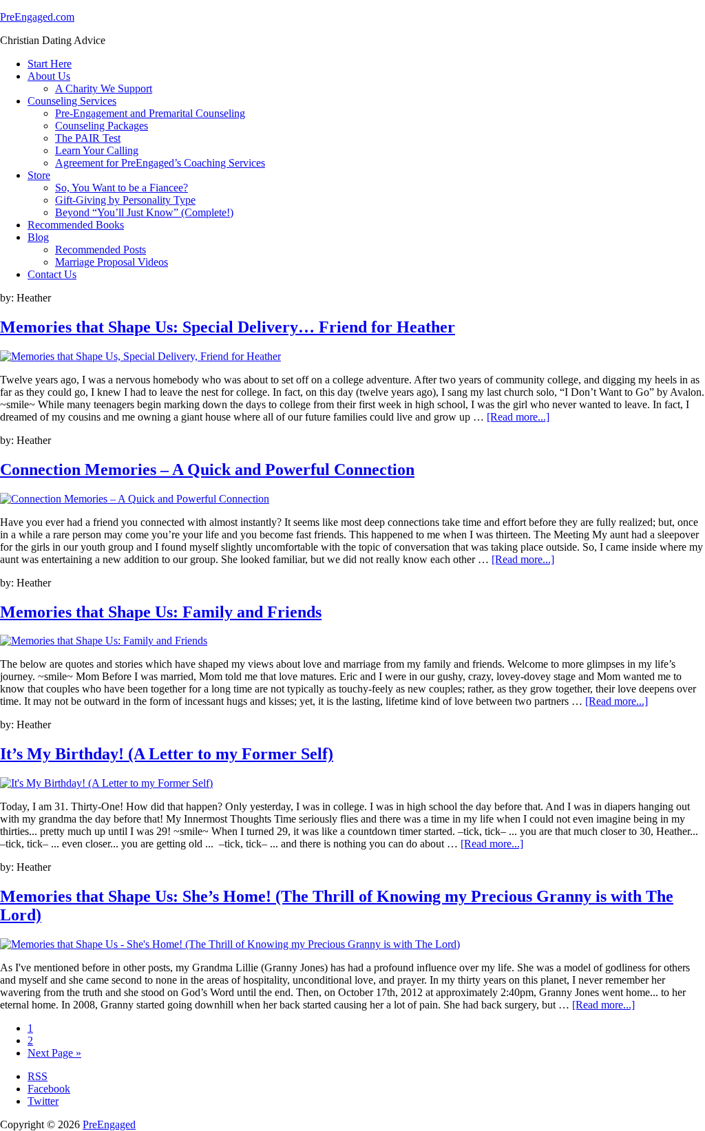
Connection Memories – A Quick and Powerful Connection (207, 469)
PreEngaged (109, 1124)
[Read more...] (518, 417)
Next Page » (54, 1053)
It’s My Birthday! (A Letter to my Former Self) (166, 754)
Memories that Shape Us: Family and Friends (161, 612)
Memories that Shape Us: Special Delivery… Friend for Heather (227, 327)
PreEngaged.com (37, 17)
